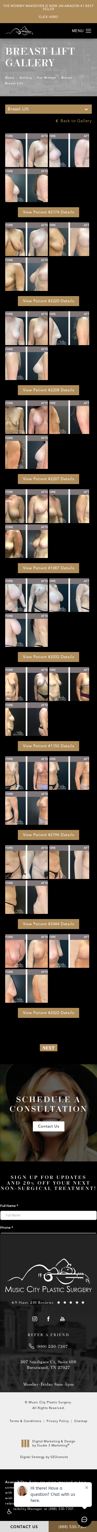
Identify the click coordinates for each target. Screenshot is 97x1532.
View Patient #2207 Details (48, 479)
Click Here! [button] (48, 17)
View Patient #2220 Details (48, 301)
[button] (9, 1512)
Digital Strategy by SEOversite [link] (44, 1457)
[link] (48, 1302)
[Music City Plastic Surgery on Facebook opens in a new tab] (48, 1319)
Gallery (26, 77)
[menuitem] (34, 1319)
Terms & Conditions (25, 1421)
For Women (46, 77)
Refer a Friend (48, 1335)
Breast (67, 77)
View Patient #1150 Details (48, 746)
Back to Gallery (75, 121)
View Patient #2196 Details (48, 835)
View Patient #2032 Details (48, 657)
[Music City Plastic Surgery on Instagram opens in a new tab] (34, 1319)
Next (48, 1048)
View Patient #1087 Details (48, 568)
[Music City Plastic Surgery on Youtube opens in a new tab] (62, 1319)
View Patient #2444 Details (48, 924)
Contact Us (48, 1126)
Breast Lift (14, 83)
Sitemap (80, 1421)
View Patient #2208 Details (48, 390)
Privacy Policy (58, 1421)
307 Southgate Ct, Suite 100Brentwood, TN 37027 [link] (48, 1364)
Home (9, 77)
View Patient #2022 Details (48, 1012)
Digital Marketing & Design (54, 1444)
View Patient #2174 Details (48, 212)
